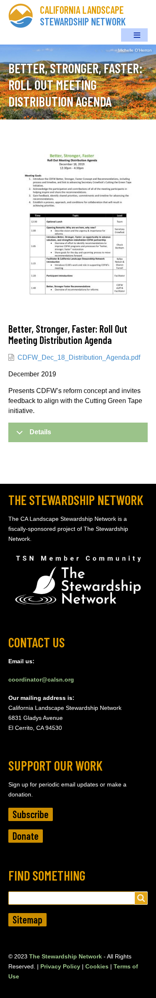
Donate (25, 836)
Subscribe (30, 814)
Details (40, 432)
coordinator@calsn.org (41, 679)
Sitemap (27, 919)
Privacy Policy (60, 966)
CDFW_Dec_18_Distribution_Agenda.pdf (78, 357)
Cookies (97, 966)
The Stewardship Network (65, 956)
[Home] (24, 15)
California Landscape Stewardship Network (83, 15)
